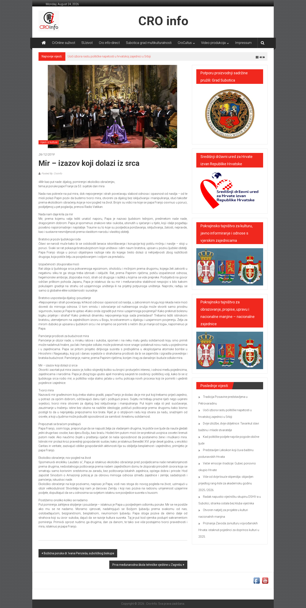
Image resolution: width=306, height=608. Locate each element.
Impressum (243, 43)
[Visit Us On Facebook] (256, 580)
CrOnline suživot (63, 43)
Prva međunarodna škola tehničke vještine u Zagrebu (147, 564)
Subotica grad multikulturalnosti (149, 43)
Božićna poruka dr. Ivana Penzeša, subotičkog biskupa (79, 553)
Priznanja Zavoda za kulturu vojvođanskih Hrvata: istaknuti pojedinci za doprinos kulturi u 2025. (228, 530)
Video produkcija (213, 43)
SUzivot (87, 43)
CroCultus (185, 43)
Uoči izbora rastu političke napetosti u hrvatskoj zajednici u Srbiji (109, 56)
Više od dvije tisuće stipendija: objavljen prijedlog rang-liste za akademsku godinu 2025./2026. (225, 483)
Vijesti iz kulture (48, 142)
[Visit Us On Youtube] (265, 580)
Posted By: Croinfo (51, 173)
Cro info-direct (109, 43)
